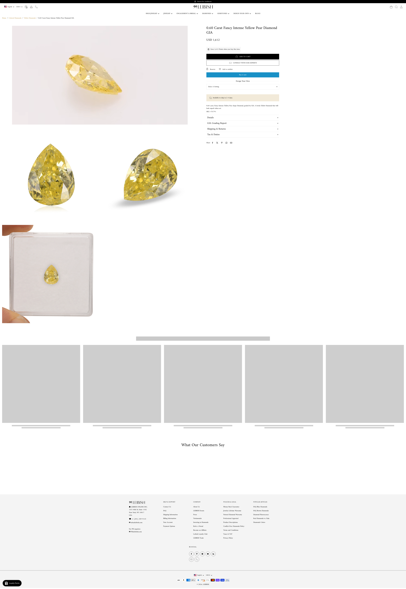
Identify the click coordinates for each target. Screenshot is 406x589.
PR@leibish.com (136, 531)
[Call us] (36, 7)
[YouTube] (208, 554)
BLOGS (257, 13)
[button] (242, 56)
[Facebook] (191, 554)
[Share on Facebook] (212, 142)
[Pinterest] (197, 554)
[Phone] (197, 559)
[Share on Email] (231, 142)
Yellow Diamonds (30, 18)
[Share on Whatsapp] (226, 142)
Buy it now (242, 74)
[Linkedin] (213, 554)
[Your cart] (391, 7)
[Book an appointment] (26, 7)
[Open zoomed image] (51, 175)
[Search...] (396, 7)
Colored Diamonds (15, 18)
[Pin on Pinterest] (221, 142)
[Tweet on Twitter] (217, 142)
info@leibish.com (136, 522)
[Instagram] (202, 554)
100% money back (204, 1)
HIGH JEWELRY (151, 13)
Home (4, 18)
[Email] (191, 559)
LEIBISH (206, 584)
